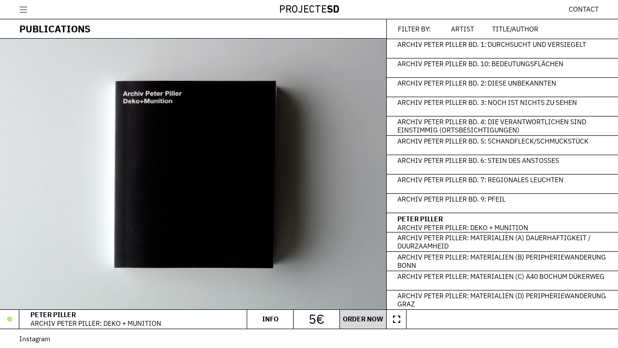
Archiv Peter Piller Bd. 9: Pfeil (451, 198)
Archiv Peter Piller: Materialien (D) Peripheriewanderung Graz (501, 299)
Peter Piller (420, 218)
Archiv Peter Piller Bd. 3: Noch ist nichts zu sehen (487, 102)
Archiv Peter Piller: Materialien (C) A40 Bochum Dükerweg (500, 276)
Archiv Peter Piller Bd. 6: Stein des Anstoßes (478, 160)
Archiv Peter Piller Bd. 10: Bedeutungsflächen (480, 63)
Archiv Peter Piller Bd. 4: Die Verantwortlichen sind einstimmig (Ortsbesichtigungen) (491, 125)
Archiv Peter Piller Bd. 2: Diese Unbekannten (476, 82)
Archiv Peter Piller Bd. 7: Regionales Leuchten (480, 179)
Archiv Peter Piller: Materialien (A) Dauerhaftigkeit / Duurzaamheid (493, 241)
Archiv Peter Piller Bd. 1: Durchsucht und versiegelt (491, 44)
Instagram (34, 338)
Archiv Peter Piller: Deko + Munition (462, 227)
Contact (584, 9)
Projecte (309, 10)
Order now (363, 318)
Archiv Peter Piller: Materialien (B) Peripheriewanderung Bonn (501, 261)
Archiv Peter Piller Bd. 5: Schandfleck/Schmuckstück (493, 140)
